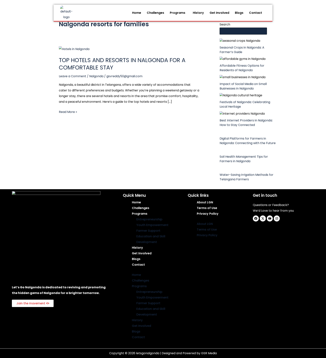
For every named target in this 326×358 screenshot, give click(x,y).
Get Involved (219, 13)
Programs (177, 13)
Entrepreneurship (149, 219)
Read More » (68, 111)
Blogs (239, 13)
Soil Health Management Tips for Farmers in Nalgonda (244, 158)
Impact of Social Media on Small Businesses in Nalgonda (243, 86)
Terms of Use (207, 208)
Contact (255, 13)
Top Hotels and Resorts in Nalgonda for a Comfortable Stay (122, 64)
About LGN (205, 202)
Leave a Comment (72, 76)
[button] (178, 12)
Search (225, 24)
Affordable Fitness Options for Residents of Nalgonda (242, 67)
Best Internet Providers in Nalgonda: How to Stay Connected (246, 122)
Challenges (155, 13)
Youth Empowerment (152, 225)
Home (136, 13)
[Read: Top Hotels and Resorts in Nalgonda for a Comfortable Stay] (74, 49)
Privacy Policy (207, 213)
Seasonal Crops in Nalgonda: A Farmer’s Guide (242, 49)
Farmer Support (148, 230)
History (198, 13)
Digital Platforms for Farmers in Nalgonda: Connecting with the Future (248, 140)
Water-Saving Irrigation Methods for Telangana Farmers (246, 177)
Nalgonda (96, 76)
